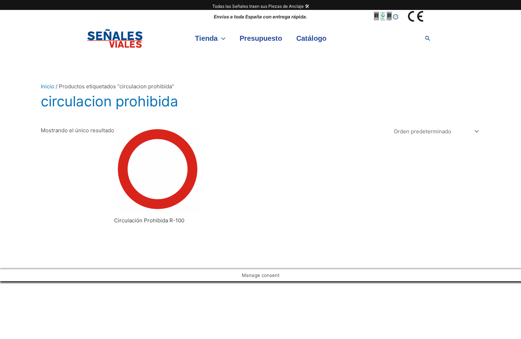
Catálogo (311, 38)
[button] (221, 38)
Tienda (206, 38)
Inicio (47, 86)
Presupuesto (261, 38)
